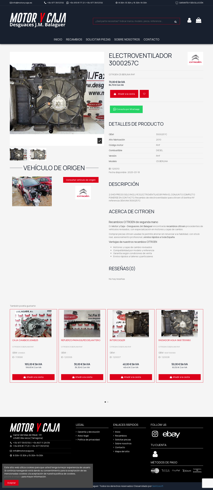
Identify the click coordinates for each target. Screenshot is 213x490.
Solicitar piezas (123, 439)
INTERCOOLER (117, 340)
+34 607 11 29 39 (41, 442)
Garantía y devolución (89, 431)
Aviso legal (83, 435)
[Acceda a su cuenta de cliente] (155, 455)
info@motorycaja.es (22, 2)
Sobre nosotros (123, 443)
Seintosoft (157, 486)
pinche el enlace (12, 476)
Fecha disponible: (118, 172)
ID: (110, 168)
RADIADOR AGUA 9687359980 (175, 340)
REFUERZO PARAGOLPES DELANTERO (80, 340)
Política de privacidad (89, 439)
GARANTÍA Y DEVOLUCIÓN (191, 2)
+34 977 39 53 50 (55, 2)
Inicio (117, 431)
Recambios (121, 435)
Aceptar (11, 482)
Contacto (120, 447)
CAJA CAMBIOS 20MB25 (25, 340)
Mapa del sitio (122, 451)
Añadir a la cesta (126, 93)
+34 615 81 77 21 (77, 2)
